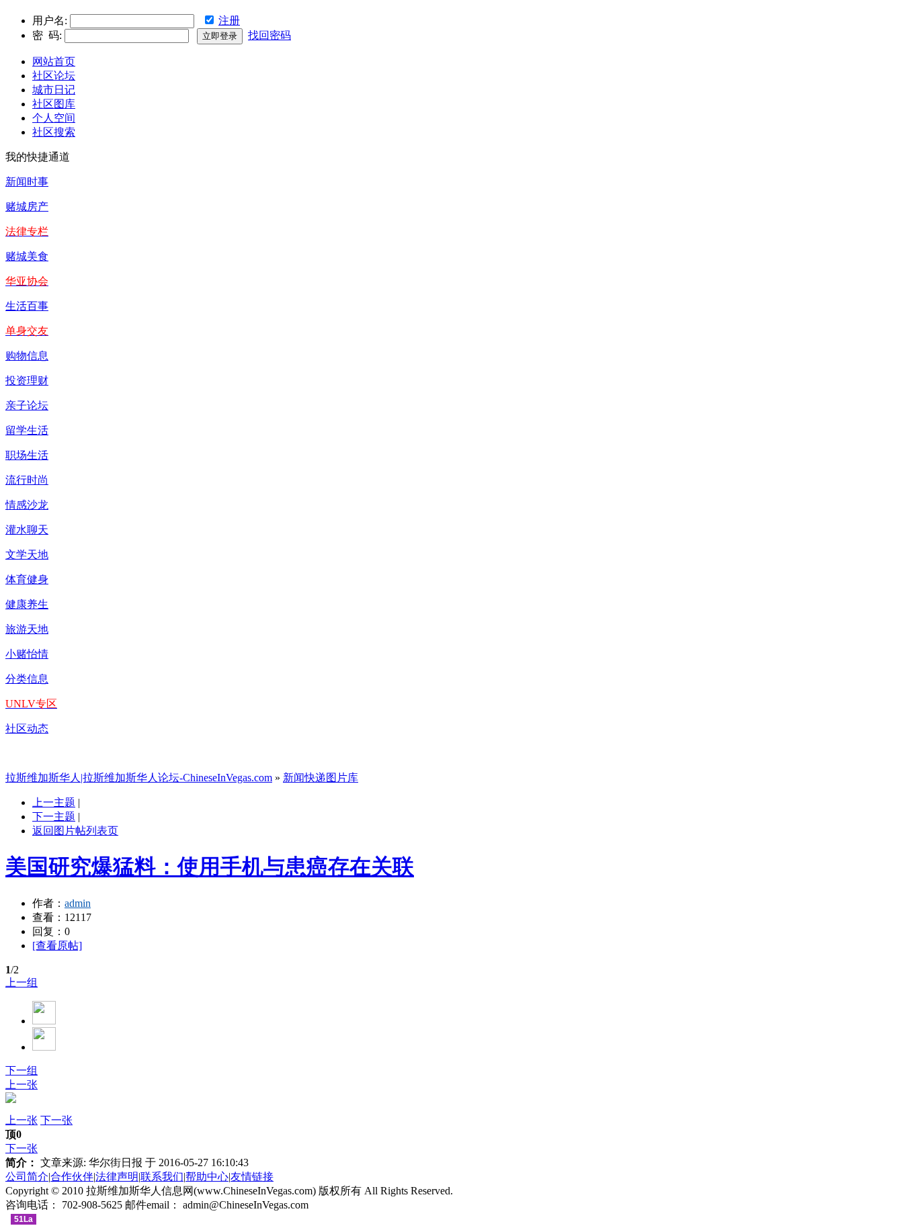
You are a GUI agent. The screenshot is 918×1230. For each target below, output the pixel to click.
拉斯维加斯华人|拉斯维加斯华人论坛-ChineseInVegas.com (138, 777)
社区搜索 (53, 132)
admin (78, 903)
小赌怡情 (26, 654)
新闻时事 (26, 181)
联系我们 (161, 1176)
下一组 (21, 1070)
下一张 (56, 1120)
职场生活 (26, 455)
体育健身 (26, 579)
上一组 (21, 982)
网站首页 (53, 61)
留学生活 (26, 430)
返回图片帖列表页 (75, 830)
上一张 (21, 1084)
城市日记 (53, 89)
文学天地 (26, 554)
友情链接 (252, 1176)
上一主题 (53, 802)
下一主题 (53, 816)
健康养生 (26, 604)
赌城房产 (26, 206)
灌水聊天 (26, 529)
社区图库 (53, 103)
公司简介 (26, 1176)
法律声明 (116, 1176)
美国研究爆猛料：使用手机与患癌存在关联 (209, 866)
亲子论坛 (26, 405)
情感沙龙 (26, 505)
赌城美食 (26, 256)
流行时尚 (26, 480)
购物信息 (26, 355)
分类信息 (26, 679)
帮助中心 (206, 1176)
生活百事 (26, 306)
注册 (229, 20)
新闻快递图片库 (320, 777)
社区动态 (26, 728)
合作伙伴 (71, 1176)
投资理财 (26, 380)
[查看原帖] (57, 945)
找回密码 (269, 35)
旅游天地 (26, 629)
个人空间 (53, 118)
